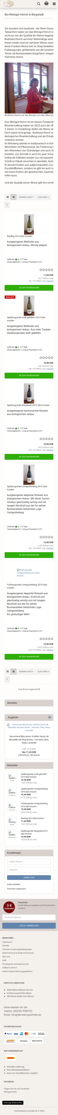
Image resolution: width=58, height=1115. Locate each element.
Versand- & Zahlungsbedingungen (17, 949)
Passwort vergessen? (16, 889)
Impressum (7, 942)
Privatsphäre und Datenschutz (15, 964)
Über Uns (6, 957)
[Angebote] (49, 717)
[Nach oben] (49, 1110)
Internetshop (19, 1111)
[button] (8, 197)
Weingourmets (10, 1092)
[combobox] (26, 197)
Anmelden (29, 877)
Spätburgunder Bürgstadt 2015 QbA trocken (28, 405)
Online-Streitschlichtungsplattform (17, 971)
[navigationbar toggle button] (54, 4)
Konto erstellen (13, 884)
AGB (4, 960)
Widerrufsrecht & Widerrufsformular (18, 953)
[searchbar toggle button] (39, 4)
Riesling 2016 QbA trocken (19, 236)
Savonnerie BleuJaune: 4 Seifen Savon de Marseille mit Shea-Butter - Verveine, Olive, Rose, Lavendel (29, 739)
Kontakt (5, 945)
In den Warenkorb (29, 288)
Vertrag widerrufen (13, 1103)
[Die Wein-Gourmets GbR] (7, 4)
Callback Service (9, 967)
